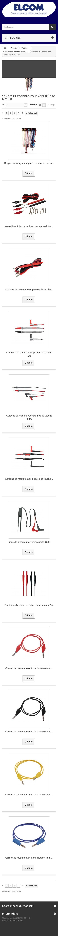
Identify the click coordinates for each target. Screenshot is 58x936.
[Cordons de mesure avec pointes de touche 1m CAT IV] (29, 456)
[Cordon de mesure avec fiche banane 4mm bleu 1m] (29, 835)
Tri (3, 105)
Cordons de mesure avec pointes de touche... (29, 289)
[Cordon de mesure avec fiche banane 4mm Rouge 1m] (29, 645)
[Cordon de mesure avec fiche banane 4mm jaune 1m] (29, 772)
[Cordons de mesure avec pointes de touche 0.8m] (29, 393)
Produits (14, 48)
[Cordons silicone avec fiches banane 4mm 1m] (29, 582)
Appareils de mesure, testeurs (15, 51)
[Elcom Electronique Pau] (29, 9)
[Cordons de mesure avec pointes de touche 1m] (29, 330)
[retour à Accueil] (5, 48)
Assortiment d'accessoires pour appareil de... (29, 226)
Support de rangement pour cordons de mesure (29, 163)
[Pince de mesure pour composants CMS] (29, 519)
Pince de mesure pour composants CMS (29, 542)
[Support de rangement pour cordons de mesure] (29, 140)
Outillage (24, 48)
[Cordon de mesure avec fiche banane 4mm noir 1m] (29, 709)
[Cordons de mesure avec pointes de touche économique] (29, 267)
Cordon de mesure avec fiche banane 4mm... (29, 668)
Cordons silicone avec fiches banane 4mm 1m (29, 605)
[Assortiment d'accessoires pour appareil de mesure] (29, 203)
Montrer (33, 105)
